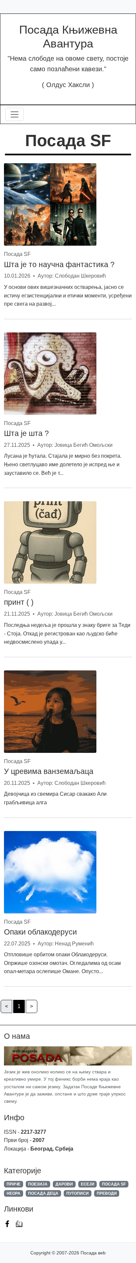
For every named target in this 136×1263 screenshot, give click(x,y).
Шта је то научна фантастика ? (59, 264)
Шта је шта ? (26, 433)
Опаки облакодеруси (40, 932)
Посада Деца (43, 1193)
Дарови (64, 1184)
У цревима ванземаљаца (48, 771)
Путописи (77, 1193)
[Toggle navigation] (14, 114)
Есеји (87, 1184)
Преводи (107, 1193)
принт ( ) (19, 602)
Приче (13, 1184)
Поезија (38, 1184)
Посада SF (114, 1184)
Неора (13, 1193)
